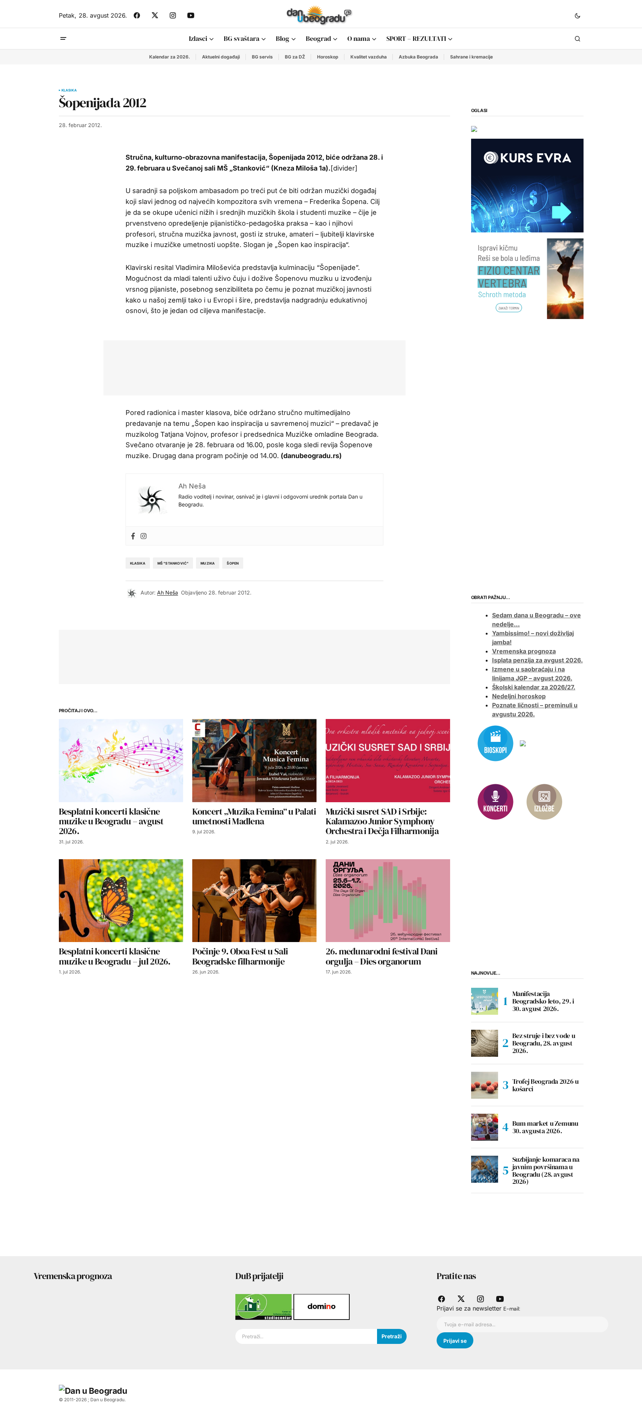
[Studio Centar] (264, 1306)
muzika (208, 563)
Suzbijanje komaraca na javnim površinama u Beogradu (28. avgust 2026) (545, 1170)
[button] (578, 15)
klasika (137, 563)
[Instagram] (143, 535)
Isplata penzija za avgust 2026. (537, 660)
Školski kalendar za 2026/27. (533, 687)
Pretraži (392, 1336)
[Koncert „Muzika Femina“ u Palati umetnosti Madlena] (254, 760)
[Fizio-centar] (527, 278)
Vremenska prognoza (524, 651)
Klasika (69, 90)
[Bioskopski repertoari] (495, 742)
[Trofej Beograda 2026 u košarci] (484, 1085)
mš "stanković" (173, 563)
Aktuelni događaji (221, 57)
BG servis (262, 57)
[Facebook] (133, 535)
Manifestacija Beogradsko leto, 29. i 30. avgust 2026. (543, 1001)
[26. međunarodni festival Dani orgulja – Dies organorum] (388, 900)
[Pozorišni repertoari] (523, 742)
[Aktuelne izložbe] (544, 801)
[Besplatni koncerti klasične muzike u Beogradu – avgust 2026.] (121, 760)
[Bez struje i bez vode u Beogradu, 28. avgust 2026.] (484, 1043)
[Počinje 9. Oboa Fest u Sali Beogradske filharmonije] (254, 900)
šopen (233, 563)
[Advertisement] (248, 366)
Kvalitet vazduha (368, 57)
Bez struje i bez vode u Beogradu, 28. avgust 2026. (543, 1043)
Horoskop (327, 57)
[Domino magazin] (321, 1306)
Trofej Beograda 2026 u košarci (545, 1085)
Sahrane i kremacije (471, 57)
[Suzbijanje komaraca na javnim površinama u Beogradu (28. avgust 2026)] (484, 1169)
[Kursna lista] (474, 128)
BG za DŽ (295, 57)
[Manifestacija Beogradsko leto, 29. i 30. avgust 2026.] (484, 1001)
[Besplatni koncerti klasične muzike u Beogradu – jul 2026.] (121, 900)
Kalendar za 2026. (169, 57)
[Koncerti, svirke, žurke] (495, 801)
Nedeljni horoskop (519, 696)
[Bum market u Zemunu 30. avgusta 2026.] (484, 1127)
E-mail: (511, 1308)
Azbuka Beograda (418, 57)
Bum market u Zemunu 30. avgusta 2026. (545, 1127)
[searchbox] (306, 1336)
